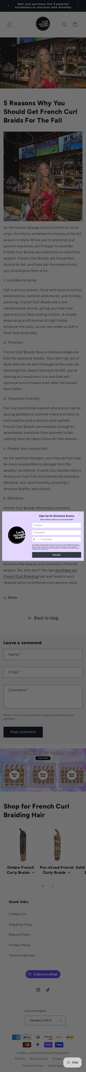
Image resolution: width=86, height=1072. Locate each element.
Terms (46, 549)
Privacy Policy (40, 549)
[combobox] (36, 539)
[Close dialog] (81, 514)
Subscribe (56, 555)
